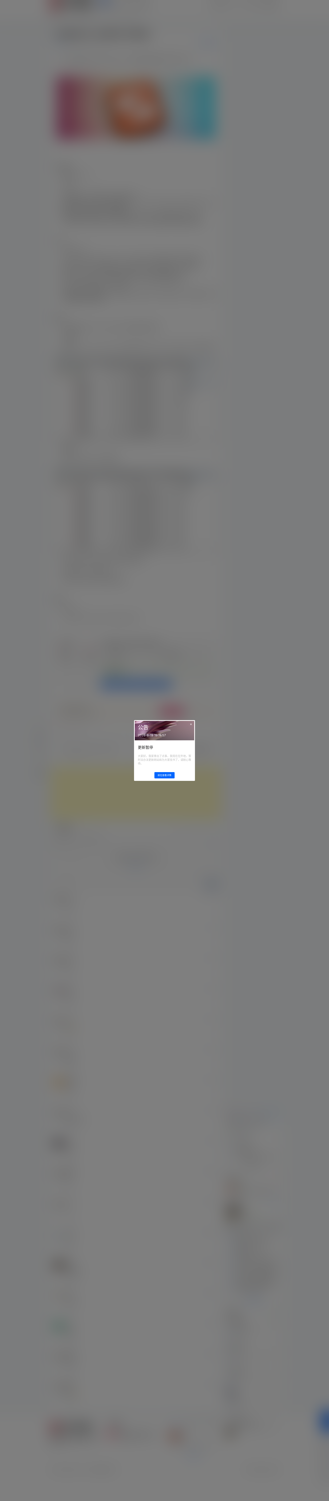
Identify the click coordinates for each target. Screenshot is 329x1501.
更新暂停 (145, 747)
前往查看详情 (164, 775)
